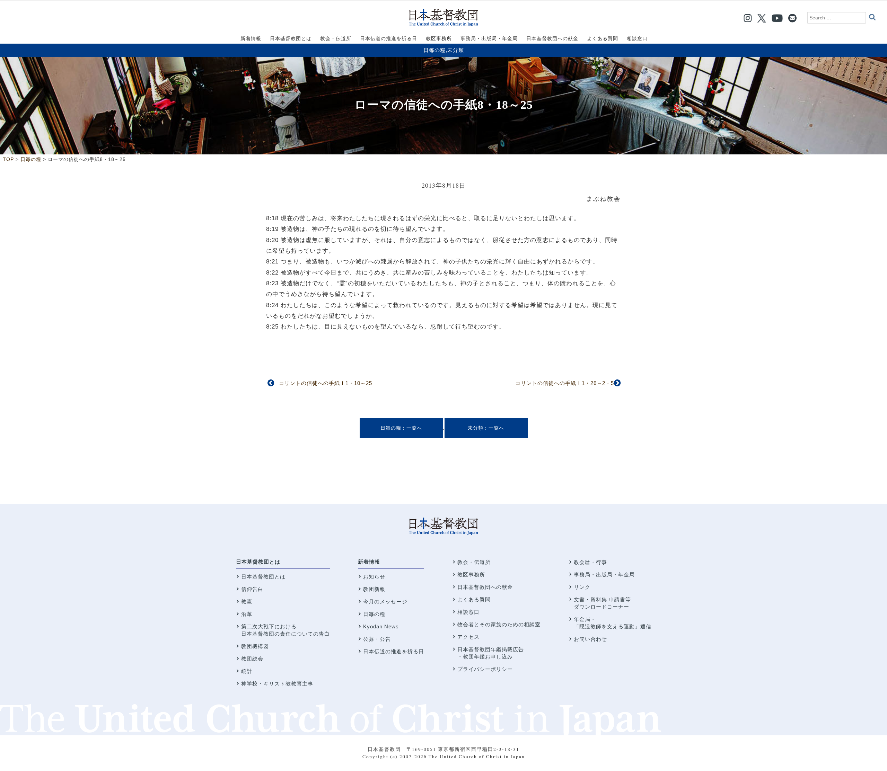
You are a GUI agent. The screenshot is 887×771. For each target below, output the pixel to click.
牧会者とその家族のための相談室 (499, 624)
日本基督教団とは (258, 562)
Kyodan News (381, 626)
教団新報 (374, 589)
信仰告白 (252, 589)
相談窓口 (468, 612)
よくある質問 (474, 599)
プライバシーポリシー (485, 669)
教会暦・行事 (590, 562)
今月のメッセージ (385, 601)
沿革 (246, 614)
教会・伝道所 (474, 562)
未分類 (455, 50)
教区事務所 (471, 574)
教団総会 (252, 659)
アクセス (468, 637)
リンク (582, 587)
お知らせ (374, 577)
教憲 (246, 601)
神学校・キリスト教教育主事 (277, 684)
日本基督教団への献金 (485, 587)
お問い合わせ (590, 639)
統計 (246, 671)
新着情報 (369, 562)
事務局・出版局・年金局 (604, 574)
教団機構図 (255, 646)
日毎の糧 (434, 50)
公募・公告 (377, 639)
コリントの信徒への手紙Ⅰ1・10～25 (325, 383)
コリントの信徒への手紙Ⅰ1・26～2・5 (564, 383)
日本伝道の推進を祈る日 (393, 651)
